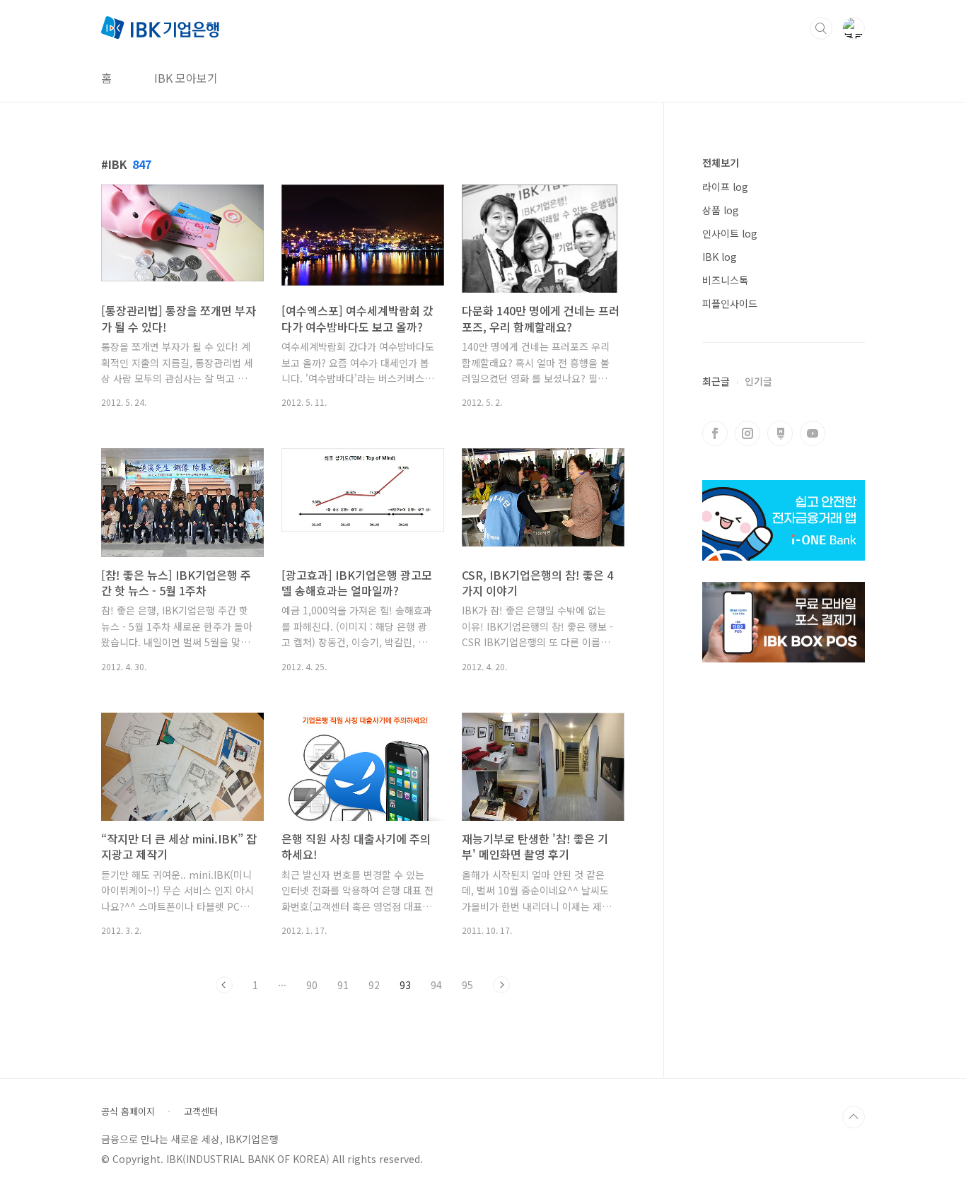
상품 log (720, 210)
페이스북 (715, 433)
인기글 (758, 381)
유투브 (812, 433)
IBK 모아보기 (186, 77)
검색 (821, 28)
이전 (224, 984)
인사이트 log (729, 233)
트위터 (780, 433)
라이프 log (725, 187)
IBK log (719, 257)
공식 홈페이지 (128, 1111)
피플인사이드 (729, 303)
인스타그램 (747, 433)
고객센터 (201, 1111)
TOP (853, 1117)
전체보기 (720, 163)
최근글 (716, 381)
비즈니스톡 (725, 280)
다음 (501, 984)
